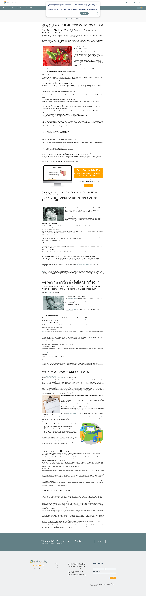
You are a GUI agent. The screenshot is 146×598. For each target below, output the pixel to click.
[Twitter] (43, 565)
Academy (22, 7)
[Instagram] (36, 565)
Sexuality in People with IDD (56, 490)
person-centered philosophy (72, 298)
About (4, 7)
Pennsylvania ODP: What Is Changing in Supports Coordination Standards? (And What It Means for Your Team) (77, 576)
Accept (84, 13)
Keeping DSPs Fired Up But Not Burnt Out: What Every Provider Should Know (76, 564)
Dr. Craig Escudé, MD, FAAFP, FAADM (50, 376)
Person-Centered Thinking (55, 450)
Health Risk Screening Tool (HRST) (84, 264)
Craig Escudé (48, 203)
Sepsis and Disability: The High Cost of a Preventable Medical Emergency (73, 25)
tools (92, 337)
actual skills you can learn (71, 413)
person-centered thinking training (57, 416)
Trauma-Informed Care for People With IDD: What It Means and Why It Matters (76, 567)
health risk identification (84, 325)
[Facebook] (34, 565)
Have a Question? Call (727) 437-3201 (61, 540)
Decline (93, 13)
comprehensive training (99, 324)
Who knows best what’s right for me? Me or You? (66, 371)
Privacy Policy (89, 7)
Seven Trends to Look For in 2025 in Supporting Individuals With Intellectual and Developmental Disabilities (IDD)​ (71, 281)
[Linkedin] (41, 565)
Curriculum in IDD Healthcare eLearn (32, 7)
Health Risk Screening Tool (13, 7)
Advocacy (44, 331)
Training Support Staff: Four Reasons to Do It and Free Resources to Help (69, 193)
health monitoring (72, 309)
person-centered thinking (96, 325)
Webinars (89, 246)
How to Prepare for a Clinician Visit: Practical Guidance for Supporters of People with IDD (76, 571)
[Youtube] (39, 565)
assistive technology (74, 306)
